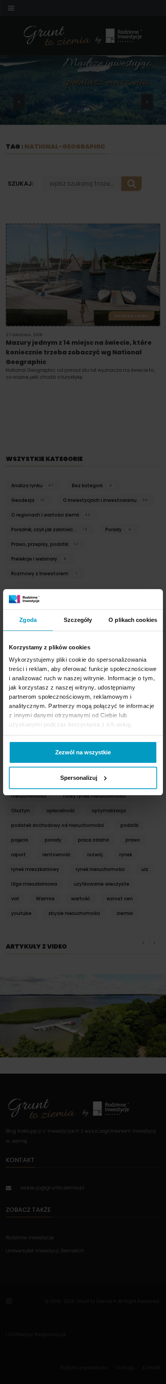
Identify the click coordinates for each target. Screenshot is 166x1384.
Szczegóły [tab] (78, 620)
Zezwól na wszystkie (83, 752)
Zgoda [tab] (28, 620)
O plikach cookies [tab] (132, 620)
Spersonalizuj (78, 777)
